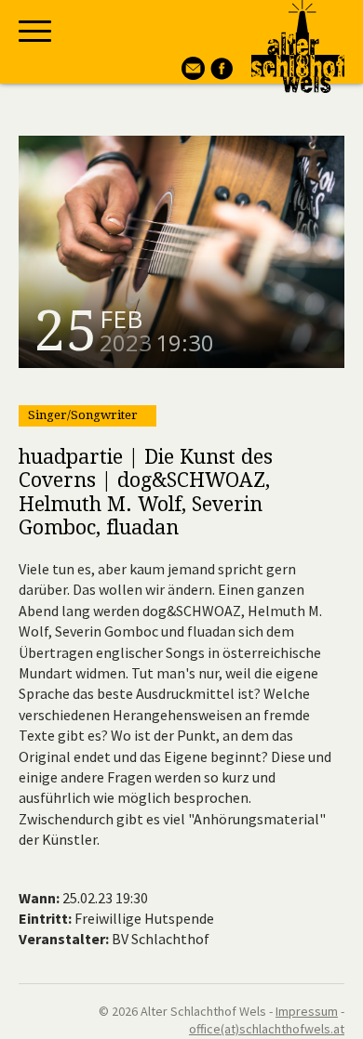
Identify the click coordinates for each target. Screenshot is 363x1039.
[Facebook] (219, 74)
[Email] (191, 74)
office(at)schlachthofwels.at (266, 1028)
